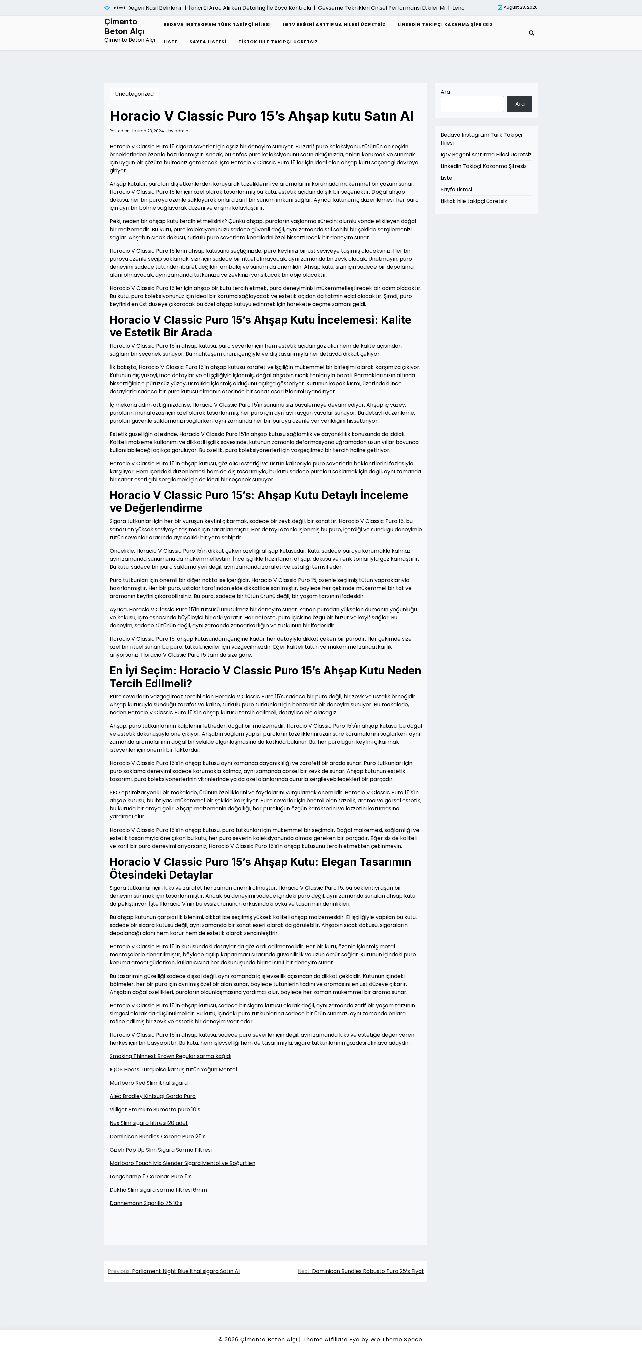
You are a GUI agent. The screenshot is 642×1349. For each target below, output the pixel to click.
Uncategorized (134, 94)
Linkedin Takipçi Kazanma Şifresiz (445, 24)
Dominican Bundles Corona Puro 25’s (158, 1136)
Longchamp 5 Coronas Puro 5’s (151, 1176)
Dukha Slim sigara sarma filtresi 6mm (158, 1190)
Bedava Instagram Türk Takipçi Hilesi (217, 24)
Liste (170, 42)
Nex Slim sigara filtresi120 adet (149, 1123)
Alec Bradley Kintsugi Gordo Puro (153, 1096)
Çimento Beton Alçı (124, 26)
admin (181, 131)
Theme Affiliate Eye (331, 1339)
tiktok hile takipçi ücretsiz (278, 42)
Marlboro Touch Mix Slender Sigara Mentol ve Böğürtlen (182, 1163)
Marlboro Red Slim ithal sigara (149, 1083)
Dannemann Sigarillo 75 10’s (146, 1203)
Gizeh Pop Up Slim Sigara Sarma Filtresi (161, 1150)
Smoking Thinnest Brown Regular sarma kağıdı (170, 1056)
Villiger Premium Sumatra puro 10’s (155, 1109)
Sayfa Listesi (207, 42)
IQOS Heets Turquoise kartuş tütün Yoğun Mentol (173, 1069)
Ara (445, 92)
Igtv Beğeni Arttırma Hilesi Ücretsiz (334, 24)
